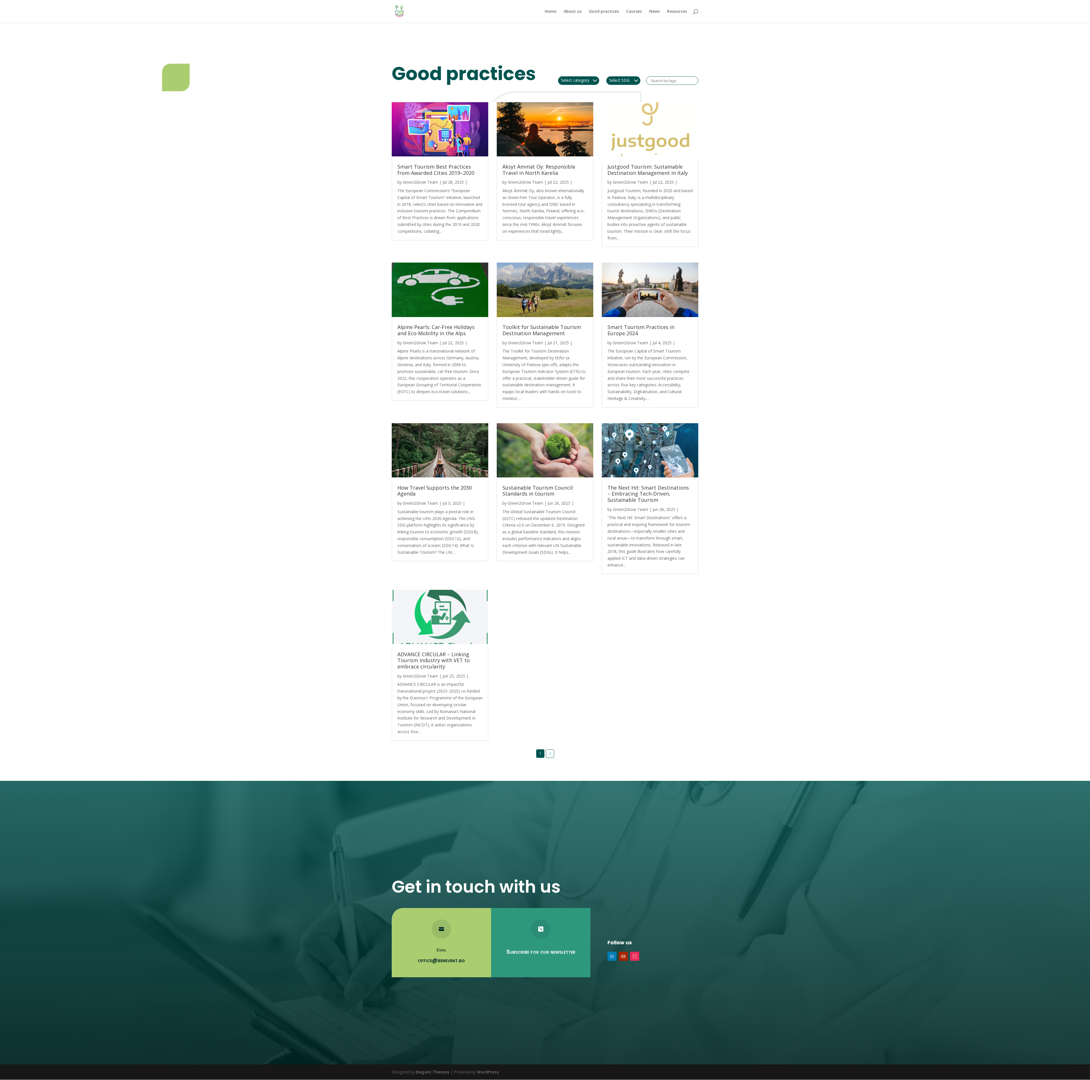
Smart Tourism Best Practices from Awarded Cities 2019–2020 (435, 170)
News (654, 11)
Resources (677, 11)
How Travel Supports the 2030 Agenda (434, 491)
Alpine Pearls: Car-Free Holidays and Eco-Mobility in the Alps (436, 330)
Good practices (604, 11)
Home (550, 11)
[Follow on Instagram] (634, 956)
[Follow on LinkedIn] (612, 956)
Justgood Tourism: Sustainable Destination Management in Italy (647, 170)
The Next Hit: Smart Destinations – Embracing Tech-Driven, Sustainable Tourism (648, 494)
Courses (634, 11)
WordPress (488, 1072)
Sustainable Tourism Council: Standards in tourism (538, 491)
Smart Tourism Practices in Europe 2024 (640, 330)
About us (573, 11)
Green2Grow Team (420, 182)
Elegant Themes (432, 1072)
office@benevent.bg (441, 960)
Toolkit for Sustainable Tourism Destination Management (541, 330)
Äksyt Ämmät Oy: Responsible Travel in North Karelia (538, 170)
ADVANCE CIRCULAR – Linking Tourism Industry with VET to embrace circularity (433, 660)
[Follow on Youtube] (623, 956)
